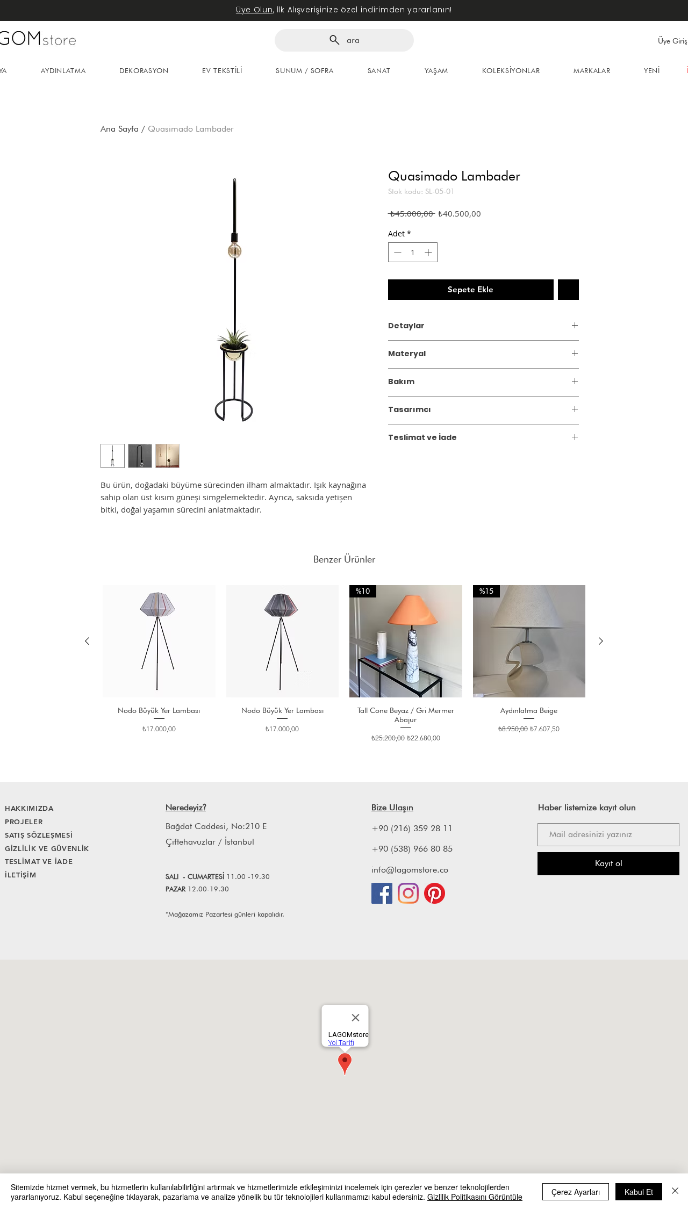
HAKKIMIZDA (29, 808)
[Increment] (429, 252)
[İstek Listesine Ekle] (568, 289)
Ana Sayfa (120, 129)
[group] (344, 664)
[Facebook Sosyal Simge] (381, 893)
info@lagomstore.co (409, 870)
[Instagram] (408, 893)
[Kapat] (675, 1191)
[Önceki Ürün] (87, 641)
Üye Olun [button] (254, 9)
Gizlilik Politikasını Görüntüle (474, 1196)
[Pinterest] (434, 893)
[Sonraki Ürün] (600, 641)
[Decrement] (396, 252)
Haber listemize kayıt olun (587, 807)
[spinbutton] (412, 252)
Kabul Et (639, 1191)
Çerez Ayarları (575, 1191)
